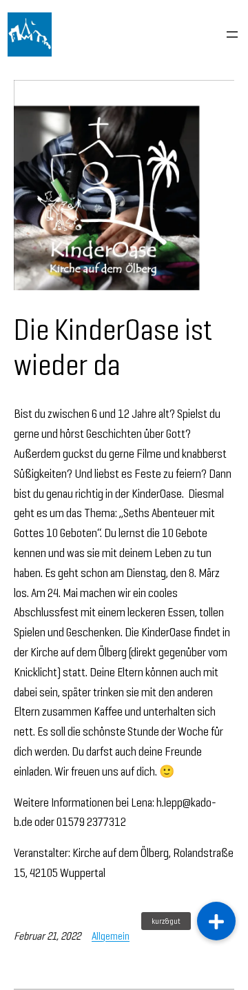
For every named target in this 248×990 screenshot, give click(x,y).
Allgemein (111, 936)
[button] (216, 921)
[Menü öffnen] (232, 34)
